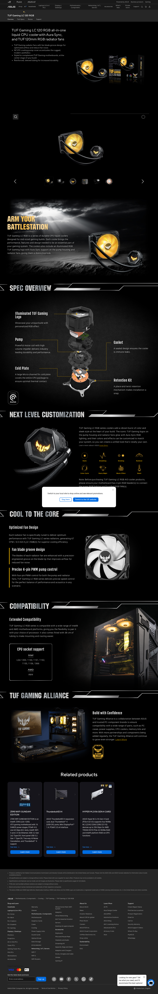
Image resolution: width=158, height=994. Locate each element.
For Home (11, 914)
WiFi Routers (35, 959)
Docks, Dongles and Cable (64, 954)
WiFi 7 (33, 952)
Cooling (34, 928)
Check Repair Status (135, 907)
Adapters (58, 912)
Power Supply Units (38, 931)
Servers (57, 923)
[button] (147, 2)
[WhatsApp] (83, 979)
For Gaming (11, 928)
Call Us (130, 921)
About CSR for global (87, 917)
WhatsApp (131, 938)
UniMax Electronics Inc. (88, 935)
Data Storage (36, 942)
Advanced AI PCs (110, 928)
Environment (84, 945)
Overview (11, 19)
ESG (81, 949)
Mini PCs (11, 952)
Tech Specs (20, 19)
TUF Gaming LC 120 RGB (21, 15)
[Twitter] (76, 979)
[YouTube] (61, 979)
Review (30, 19)
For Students (12, 924)
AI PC (106, 907)
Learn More (121, 739)
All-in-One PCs (13, 942)
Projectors (11, 938)
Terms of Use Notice (48, 988)
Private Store (127, 7)
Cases (33, 924)
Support (38, 19)
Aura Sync (103, 445)
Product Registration (135, 914)
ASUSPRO (107, 914)
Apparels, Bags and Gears (64, 947)
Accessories (12, 959)
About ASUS (84, 907)
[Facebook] (69, 979)
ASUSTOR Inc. (85, 928)
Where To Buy (132, 931)
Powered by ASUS (122, 2)
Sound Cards (35, 935)
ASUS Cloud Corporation (88, 931)
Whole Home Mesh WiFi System (63, 908)
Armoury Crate (109, 931)
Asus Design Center (110, 910)
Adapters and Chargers (63, 950)
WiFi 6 (33, 956)
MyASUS (131, 935)
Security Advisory (134, 924)
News (82, 910)
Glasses (34, 910)
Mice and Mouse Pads (62, 937)
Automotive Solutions (111, 917)
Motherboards (36, 917)
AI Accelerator (36, 945)
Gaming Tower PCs (14, 949)
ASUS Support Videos (135, 928)
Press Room (84, 921)
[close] (113, 490)
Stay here (66, 499)
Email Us (131, 917)
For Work (11, 918)
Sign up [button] (41, 979)
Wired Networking (61, 916)
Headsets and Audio (62, 940)
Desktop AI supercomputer (64, 926)
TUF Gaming (50, 898)
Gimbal (57, 957)
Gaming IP (58, 961)
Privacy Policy (63, 988)
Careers (82, 924)
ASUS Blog (107, 921)
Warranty (34, 907)
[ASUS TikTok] (91, 979)
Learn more (24, 852)
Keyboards (59, 933)
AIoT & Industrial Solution (64, 919)
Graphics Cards (36, 921)
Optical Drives (36, 938)
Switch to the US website (85, 499)
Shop (20, 7)
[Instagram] (54, 979)
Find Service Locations (135, 910)
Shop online (84, 938)
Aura (105, 935)
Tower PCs (11, 945)
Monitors (11, 935)
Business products (137, 2)
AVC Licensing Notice (111, 924)
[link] (11, 7)
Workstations (12, 956)
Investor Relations (86, 914)
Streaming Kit (60, 943)
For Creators (12, 921)
